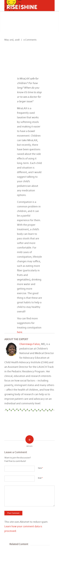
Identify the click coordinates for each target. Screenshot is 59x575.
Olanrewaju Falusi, (29, 344)
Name (40, 468)
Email (40, 478)
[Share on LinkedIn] (47, 53)
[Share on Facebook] (42, 53)
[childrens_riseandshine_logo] (24, 5)
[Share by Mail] (52, 53)
